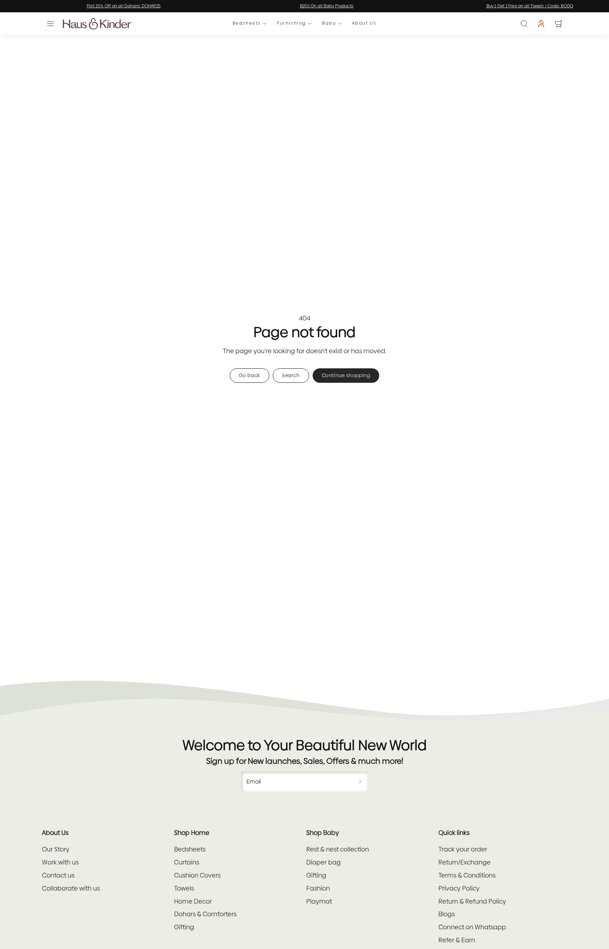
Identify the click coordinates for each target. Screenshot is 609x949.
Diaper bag (323, 862)
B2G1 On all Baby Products (304, 6)
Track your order (462, 849)
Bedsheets (247, 23)
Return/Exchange (464, 862)
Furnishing (291, 23)
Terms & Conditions (467, 875)
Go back (249, 375)
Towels (184, 888)
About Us (364, 23)
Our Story (55, 849)
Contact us (58, 875)
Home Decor (193, 901)
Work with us (60, 862)
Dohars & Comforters (205, 914)
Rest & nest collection (337, 849)
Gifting (184, 927)
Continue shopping (346, 375)
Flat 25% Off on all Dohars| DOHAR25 (101, 6)
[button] (50, 23)
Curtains (186, 862)
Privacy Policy (459, 888)
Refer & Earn (456, 940)
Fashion (318, 888)
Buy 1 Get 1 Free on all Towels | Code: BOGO (507, 6)
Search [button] (291, 375)
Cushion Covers (197, 875)
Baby (329, 23)
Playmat (319, 901)
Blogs (446, 914)
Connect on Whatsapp (472, 927)
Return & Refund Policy (472, 901)
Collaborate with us (71, 888)
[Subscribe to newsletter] (360, 782)
